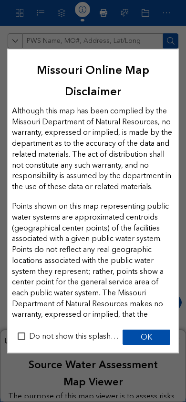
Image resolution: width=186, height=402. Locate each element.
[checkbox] (21, 336)
